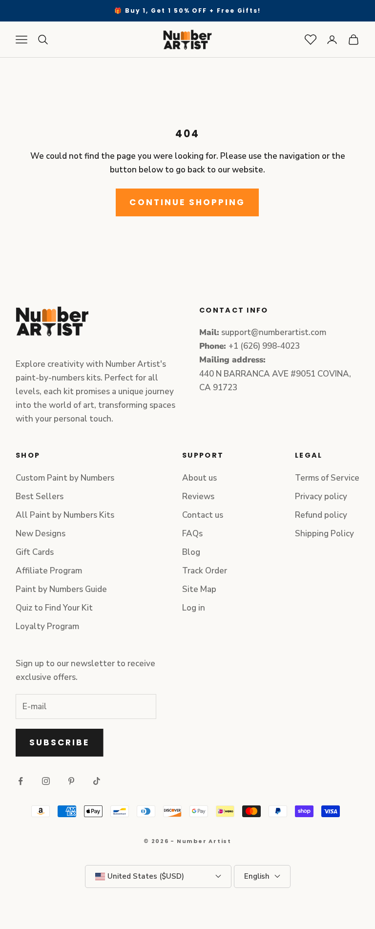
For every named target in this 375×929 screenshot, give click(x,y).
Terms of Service (327, 478)
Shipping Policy (324, 533)
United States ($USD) (145, 876)
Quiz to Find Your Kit (54, 607)
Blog (191, 552)
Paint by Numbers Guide (61, 589)
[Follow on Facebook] (20, 781)
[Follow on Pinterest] (71, 781)
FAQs (192, 533)
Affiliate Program (49, 570)
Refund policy (321, 515)
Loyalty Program (47, 626)
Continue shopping (187, 202)
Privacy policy (321, 496)
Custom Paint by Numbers (65, 478)
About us (199, 478)
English (257, 876)
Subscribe (59, 742)
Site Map (199, 589)
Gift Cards (35, 552)
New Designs (40, 533)
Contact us (202, 515)
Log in (193, 607)
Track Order (204, 570)
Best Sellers (39, 496)
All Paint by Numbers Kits (65, 515)
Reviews (198, 496)
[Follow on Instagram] (46, 781)
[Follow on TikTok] (97, 781)
